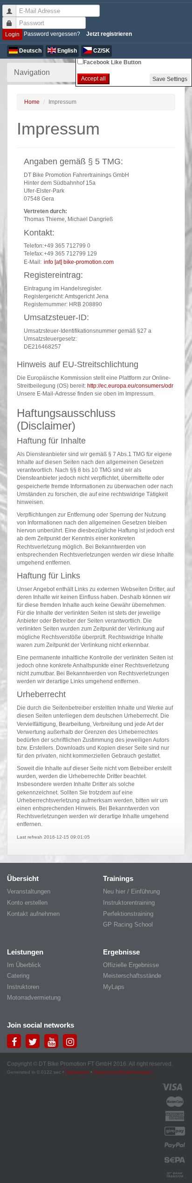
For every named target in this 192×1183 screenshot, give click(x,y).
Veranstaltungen (28, 891)
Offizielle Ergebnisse (131, 964)
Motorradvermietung (34, 997)
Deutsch (29, 50)
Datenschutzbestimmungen (123, 1072)
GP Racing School (128, 924)
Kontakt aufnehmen (33, 913)
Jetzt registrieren (109, 34)
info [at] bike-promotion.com (79, 262)
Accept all (93, 78)
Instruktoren (23, 986)
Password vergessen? (52, 34)
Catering (18, 975)
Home (32, 102)
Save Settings (169, 79)
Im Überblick (24, 964)
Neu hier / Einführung (131, 891)
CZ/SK (101, 50)
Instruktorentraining (129, 902)
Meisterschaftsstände (132, 975)
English (66, 50)
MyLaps (113, 986)
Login (12, 34)
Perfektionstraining (128, 913)
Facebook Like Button (112, 62)
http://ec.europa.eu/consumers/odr (130, 386)
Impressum (77, 1072)
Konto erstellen (27, 902)
